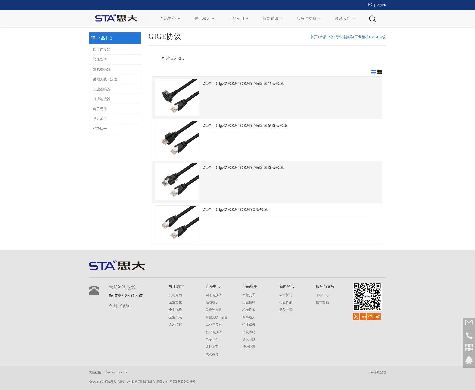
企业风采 (175, 317)
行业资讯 (285, 302)
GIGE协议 (378, 37)
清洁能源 (248, 347)
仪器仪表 (248, 324)
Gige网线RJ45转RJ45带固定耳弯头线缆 (250, 83)
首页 (314, 37)
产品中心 (168, 18)
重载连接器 (101, 69)
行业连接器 (101, 99)
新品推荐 (285, 310)
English (381, 5)
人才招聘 (175, 324)
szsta (124, 372)
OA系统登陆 (378, 372)
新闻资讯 (270, 18)
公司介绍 (175, 295)
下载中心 (322, 295)
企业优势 (175, 310)
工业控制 (248, 302)
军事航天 (248, 317)
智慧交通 (248, 295)
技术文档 (322, 302)
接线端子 (100, 59)
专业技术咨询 (119, 306)
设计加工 (100, 119)
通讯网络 (248, 339)
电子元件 (100, 109)
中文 (370, 5)
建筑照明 (248, 332)
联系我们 (343, 18)
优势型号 (100, 129)
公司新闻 (285, 295)
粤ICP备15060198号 (182, 381)
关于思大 (202, 18)
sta (118, 372)
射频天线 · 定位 (105, 79)
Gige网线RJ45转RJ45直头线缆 (242, 209)
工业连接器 (101, 89)
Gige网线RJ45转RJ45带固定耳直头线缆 (250, 167)
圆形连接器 (101, 49)
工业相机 (362, 37)
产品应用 (236, 18)
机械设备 (248, 310)
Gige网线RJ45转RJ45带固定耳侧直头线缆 (251, 125)
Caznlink (110, 372)
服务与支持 (307, 18)
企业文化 (175, 302)
